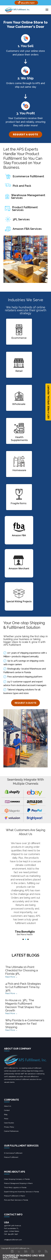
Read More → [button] (11, 977)
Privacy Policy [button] (9, 1127)
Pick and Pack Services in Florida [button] (16, 1200)
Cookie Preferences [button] (11, 1131)
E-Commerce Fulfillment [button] (13, 1153)
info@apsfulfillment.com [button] (13, 1240)
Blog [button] (5, 1114)
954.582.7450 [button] (27, 2)
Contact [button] (7, 1110)
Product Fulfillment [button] (11, 1157)
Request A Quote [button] (25, 702)
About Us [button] (7, 1106)
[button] (17, 9)
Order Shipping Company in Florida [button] (17, 1179)
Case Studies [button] (9, 1123)
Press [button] (6, 1119)
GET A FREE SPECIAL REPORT (48, 402)
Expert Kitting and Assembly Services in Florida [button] (21, 1192)
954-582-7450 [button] (13, 1234)
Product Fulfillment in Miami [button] (14, 1196)
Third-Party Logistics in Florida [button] (15, 1187)
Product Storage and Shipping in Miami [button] (18, 1183)
